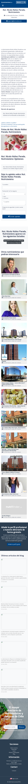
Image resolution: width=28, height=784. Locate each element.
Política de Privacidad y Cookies (14, 764)
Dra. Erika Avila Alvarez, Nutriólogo (11, 339)
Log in (14, 751)
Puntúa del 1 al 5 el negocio (9, 191)
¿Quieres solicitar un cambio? (8, 123)
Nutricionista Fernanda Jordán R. (11, 274)
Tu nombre (5, 184)
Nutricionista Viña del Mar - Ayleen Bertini (13, 406)
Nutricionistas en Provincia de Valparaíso (13, 240)
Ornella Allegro (6, 516)
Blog (14, 754)
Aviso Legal (14, 762)
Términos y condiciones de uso (14, 761)
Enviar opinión (15, 217)
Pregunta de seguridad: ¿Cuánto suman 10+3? (12, 208)
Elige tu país (15, 778)
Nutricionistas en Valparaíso (14, 242)
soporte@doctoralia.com (15, 21)
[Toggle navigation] (2, 5)
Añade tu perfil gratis (14, 544)
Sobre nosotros (14, 748)
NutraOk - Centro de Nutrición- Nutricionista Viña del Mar (10, 450)
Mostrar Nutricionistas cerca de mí (14, 730)
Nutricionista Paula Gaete (9, 318)
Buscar (22, 727)
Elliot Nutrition (6, 296)
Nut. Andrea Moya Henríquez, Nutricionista (13, 427)
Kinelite (4, 361)
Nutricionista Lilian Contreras (10, 494)
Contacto (14, 770)
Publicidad (14, 749)
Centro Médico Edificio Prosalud (11, 472)
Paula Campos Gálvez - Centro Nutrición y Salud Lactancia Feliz (13, 383)
